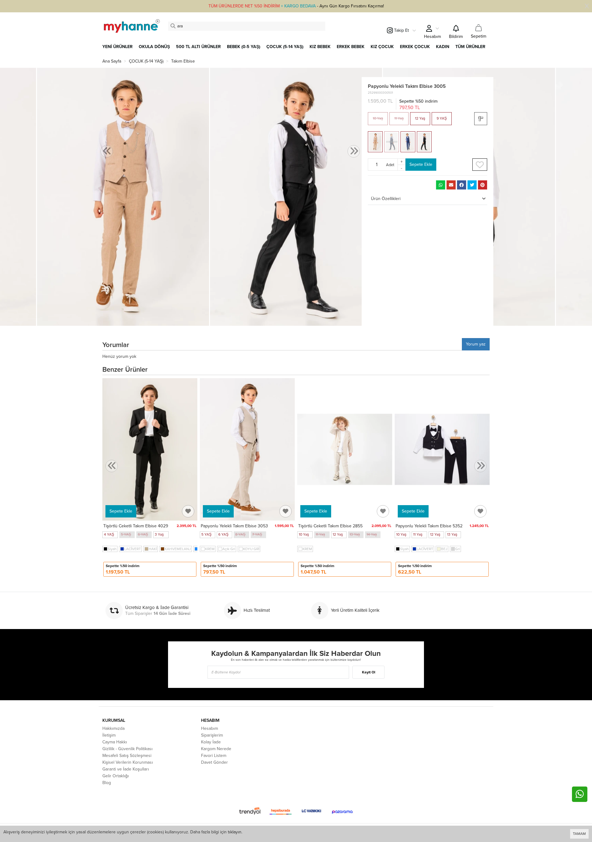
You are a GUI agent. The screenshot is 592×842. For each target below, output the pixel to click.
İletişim (109, 735)
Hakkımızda (113, 728)
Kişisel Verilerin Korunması (127, 762)
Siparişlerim (212, 735)
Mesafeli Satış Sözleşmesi (126, 755)
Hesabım (209, 728)
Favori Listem (213, 755)
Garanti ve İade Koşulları (125, 769)
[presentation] (107, 151)
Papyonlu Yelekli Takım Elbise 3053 (234, 526)
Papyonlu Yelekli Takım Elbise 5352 (429, 526)
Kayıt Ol (368, 672)
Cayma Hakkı (114, 742)
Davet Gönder (214, 762)
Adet (390, 165)
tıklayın (234, 832)
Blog (106, 782)
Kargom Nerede (216, 749)
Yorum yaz (476, 344)
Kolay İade (211, 742)
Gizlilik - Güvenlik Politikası (127, 749)
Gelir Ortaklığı (115, 776)
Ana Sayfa (111, 61)
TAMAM (579, 833)
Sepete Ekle (420, 164)
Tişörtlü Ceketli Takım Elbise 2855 (330, 526)
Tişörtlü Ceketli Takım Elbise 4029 (135, 526)
